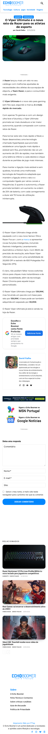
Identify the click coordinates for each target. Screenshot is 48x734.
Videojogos (28, 17)
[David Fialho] (11, 371)
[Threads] (44, 732)
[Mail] (27, 385)
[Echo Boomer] (13, 3)
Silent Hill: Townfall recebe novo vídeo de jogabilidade (20, 643)
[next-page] (8, 652)
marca (26, 239)
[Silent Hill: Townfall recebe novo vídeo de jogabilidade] (24, 627)
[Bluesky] (31, 385)
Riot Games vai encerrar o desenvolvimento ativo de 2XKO (24, 607)
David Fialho (20, 30)
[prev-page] (4, 652)
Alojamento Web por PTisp (24, 723)
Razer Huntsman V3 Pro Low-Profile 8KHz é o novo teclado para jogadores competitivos (22, 572)
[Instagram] (24, 385)
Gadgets (18, 17)
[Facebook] (20, 385)
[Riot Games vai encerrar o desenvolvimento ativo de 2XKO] (24, 592)
